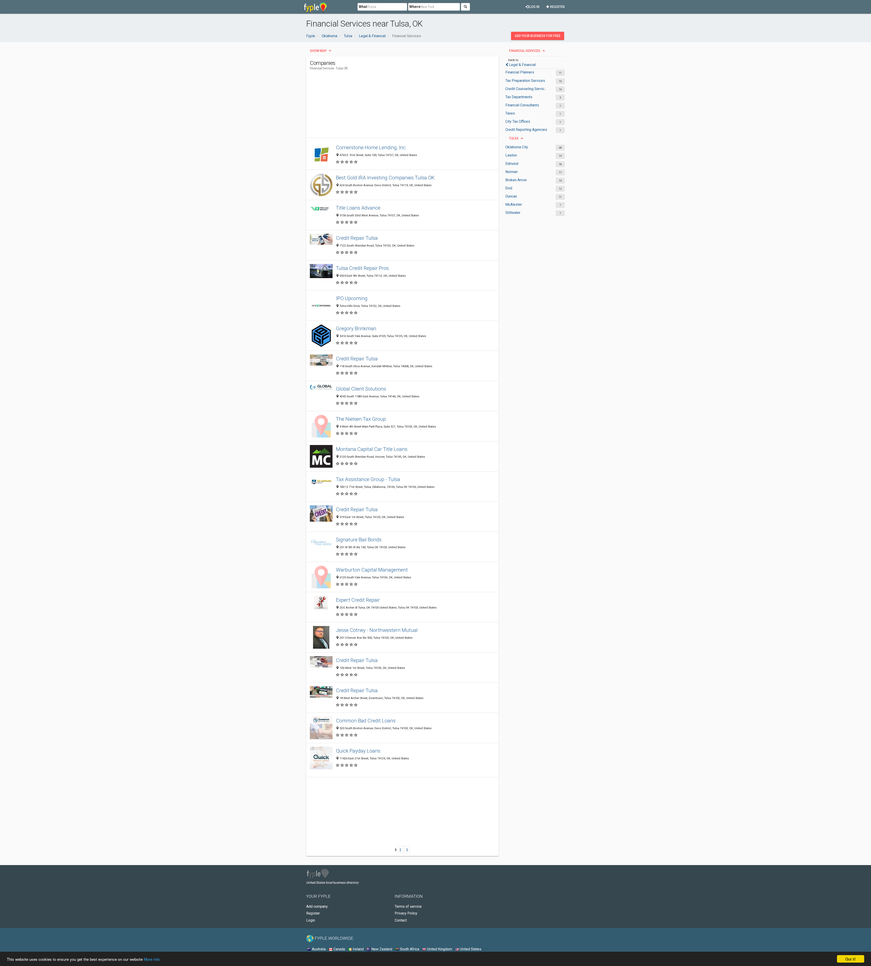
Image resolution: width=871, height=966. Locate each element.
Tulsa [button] (514, 138)
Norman (511, 172)
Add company (317, 906)
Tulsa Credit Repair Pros (362, 268)
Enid (508, 188)
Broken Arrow (516, 180)
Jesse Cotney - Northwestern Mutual (377, 630)
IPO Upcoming (351, 298)
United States (470, 949)
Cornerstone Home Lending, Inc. (371, 147)
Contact (401, 920)
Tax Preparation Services (525, 80)
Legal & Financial (522, 65)
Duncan (511, 196)
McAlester (513, 204)
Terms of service (408, 906)
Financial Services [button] (524, 51)
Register (557, 7)
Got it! (850, 959)
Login (310, 920)
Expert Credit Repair (358, 600)
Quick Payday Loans (358, 751)
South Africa (409, 949)
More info (152, 959)
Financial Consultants (522, 105)
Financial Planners (519, 72)
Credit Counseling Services (526, 89)
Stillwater (512, 212)
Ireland (358, 949)
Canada (339, 949)
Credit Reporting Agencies (526, 129)
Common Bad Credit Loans (366, 721)
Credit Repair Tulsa (357, 238)
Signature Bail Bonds (359, 540)
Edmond (511, 163)
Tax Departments (518, 97)
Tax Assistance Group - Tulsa (368, 479)
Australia (318, 949)
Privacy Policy (406, 913)
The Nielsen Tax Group (361, 419)
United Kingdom (439, 949)
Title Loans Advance (358, 208)
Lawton (511, 155)
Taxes (510, 113)
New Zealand (381, 949)
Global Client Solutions (361, 389)
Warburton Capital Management (372, 570)
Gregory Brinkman (356, 328)
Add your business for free (537, 36)
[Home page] (315, 6)
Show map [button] (318, 51)
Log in (534, 7)
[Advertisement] (392, 106)
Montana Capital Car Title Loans (371, 449)
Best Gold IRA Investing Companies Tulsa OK (385, 178)
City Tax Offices (517, 121)
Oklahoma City (516, 147)
